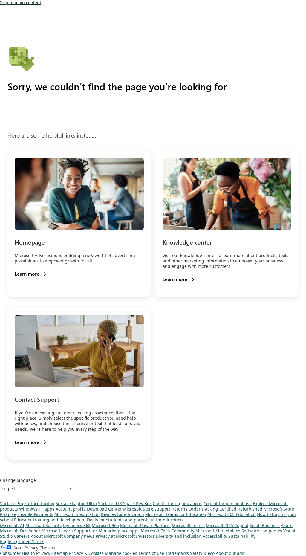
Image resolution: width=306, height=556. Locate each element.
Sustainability (241, 536)
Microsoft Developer (20, 531)
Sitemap (59, 553)
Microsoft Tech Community (167, 531)
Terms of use (151, 553)
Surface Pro (11, 503)
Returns (179, 509)
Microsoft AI (12, 525)
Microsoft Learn (57, 531)
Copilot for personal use (228, 503)
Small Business (265, 525)
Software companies (261, 531)
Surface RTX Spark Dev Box (125, 503)
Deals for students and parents (118, 520)
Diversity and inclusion (178, 536)
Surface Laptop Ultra (76, 503)
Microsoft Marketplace (217, 531)
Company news (79, 536)
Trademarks (177, 553)
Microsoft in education (77, 514)
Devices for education (122, 514)
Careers (22, 536)
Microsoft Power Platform (145, 525)
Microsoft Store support (146, 509)
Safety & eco (202, 553)
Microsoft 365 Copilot (227, 525)
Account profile (71, 509)
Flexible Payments (35, 514)
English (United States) (22, 541)
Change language (18, 480)
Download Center (104, 509)
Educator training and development (50, 520)
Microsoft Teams (188, 525)
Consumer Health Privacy (25, 553)
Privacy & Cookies (86, 553)
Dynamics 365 (77, 525)
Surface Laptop (39, 503)
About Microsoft (47, 536)
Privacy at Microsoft (115, 536)
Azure (287, 525)
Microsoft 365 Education (231, 514)
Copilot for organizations (177, 503)
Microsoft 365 (105, 525)
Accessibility (215, 536)
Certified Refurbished (240, 509)
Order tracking (203, 509)
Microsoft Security (43, 525)
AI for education (167, 520)
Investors (145, 536)
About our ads (230, 553)
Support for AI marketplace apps (107, 531)
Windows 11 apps (36, 509)
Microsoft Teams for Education (175, 514)
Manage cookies (121, 553)
